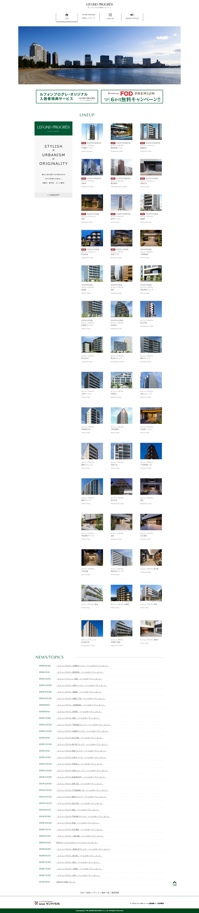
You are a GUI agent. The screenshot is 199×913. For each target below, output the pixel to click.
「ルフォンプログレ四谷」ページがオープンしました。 (78, 810)
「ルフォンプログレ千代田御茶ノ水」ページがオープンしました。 (82, 790)
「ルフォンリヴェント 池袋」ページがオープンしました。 (79, 679)
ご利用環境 (160, 903)
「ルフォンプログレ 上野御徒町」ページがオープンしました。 (81, 705)
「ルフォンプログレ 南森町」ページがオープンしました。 (79, 692)
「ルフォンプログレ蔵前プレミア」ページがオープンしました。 (81, 797)
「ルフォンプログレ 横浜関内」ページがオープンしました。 (80, 672)
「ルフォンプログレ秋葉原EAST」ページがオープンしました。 (81, 777)
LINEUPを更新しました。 (66, 882)
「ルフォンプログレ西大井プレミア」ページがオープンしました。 (82, 744)
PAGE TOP (174, 883)
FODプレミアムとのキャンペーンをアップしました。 (77, 843)
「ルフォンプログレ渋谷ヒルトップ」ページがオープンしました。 (82, 771)
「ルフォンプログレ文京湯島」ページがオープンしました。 (80, 830)
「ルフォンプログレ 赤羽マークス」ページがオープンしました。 (82, 685)
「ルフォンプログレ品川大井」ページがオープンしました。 (80, 803)
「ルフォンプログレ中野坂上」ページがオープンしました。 (80, 764)
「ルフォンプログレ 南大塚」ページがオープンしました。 (79, 856)
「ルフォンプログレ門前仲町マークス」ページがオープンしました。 (83, 816)
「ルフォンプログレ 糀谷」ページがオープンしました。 (78, 862)
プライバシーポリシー (139, 903)
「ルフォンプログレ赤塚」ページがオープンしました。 (78, 823)
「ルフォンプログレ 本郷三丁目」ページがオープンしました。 (81, 699)
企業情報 (151, 903)
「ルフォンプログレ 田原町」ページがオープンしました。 (79, 712)
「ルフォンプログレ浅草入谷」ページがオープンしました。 (80, 784)
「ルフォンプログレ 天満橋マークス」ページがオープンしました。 (82, 666)
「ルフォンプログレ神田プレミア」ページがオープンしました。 (81, 751)
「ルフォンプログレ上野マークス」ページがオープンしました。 (81, 757)
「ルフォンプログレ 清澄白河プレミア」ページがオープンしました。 (83, 849)
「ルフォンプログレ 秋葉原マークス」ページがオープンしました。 (82, 731)
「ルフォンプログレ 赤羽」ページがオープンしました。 (78, 875)
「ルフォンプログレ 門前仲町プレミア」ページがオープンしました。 (83, 725)
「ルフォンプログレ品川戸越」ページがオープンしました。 (80, 738)
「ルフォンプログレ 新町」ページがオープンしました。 (78, 718)
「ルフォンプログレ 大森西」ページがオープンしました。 (79, 869)
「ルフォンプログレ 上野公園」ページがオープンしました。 (80, 836)
